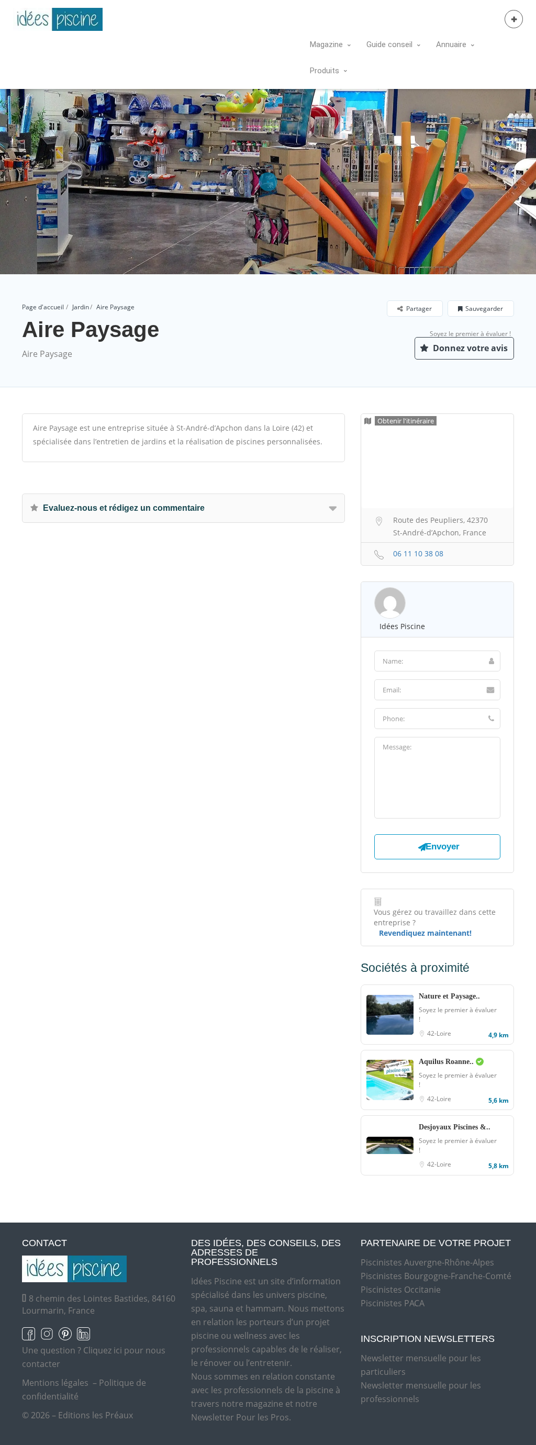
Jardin (80, 307)
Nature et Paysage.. (449, 996)
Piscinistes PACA (393, 1303)
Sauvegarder (484, 308)
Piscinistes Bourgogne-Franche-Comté (436, 1276)
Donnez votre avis (469, 348)
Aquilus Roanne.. (447, 1062)
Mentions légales (55, 1382)
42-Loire (439, 1033)
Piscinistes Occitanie (401, 1289)
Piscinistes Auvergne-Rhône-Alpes (427, 1262)
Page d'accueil (43, 307)
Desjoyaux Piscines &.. (454, 1127)
